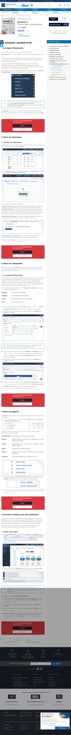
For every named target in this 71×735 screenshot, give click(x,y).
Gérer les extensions (57, 68)
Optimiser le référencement (34, 642)
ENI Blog (7, 712)
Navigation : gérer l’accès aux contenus (13, 642)
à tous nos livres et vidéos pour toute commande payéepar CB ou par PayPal (28, 656)
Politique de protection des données (21, 685)
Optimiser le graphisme (56, 56)
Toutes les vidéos (53, 683)
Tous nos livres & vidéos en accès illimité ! (35, 1)
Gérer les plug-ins (56, 72)
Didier (21, 27)
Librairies (51, 677)
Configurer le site (55, 52)
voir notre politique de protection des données (20, 664)
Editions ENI (11, 4)
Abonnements (52, 681)
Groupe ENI (39, 712)
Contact (35, 685)
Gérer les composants (57, 70)
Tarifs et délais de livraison (39, 681)
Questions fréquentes (38, 677)
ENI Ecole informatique (26, 712)
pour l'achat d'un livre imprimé (12, 655)
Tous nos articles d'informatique (20, 677)
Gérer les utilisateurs (56, 54)
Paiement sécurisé (37, 679)
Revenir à (24, 35)
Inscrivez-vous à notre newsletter (19, 663)
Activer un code (36, 683)
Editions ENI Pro (24, 724)
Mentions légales (17, 681)
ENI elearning (40, 724)
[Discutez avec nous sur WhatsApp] (32, 5)
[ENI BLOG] (1, 41)
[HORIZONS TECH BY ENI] (35, 697)
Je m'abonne (22, 129)
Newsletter (51, 679)
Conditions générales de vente (20, 683)
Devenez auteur (52, 685)
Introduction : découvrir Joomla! (59, 46)
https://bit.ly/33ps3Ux (37, 284)
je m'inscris (57, 663)
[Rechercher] (59, 5)
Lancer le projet (54, 48)
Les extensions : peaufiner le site (59, 64)
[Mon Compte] (68, 5)
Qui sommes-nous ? (17, 679)
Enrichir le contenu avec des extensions (58, 75)
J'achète (22, 126)
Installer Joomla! (54, 50)
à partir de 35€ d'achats (43, 655)
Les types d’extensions (57, 66)
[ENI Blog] (59, 697)
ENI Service (7, 724)
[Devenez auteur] (1, 45)
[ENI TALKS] (12, 697)
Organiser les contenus (56, 58)
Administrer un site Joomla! (58, 79)
